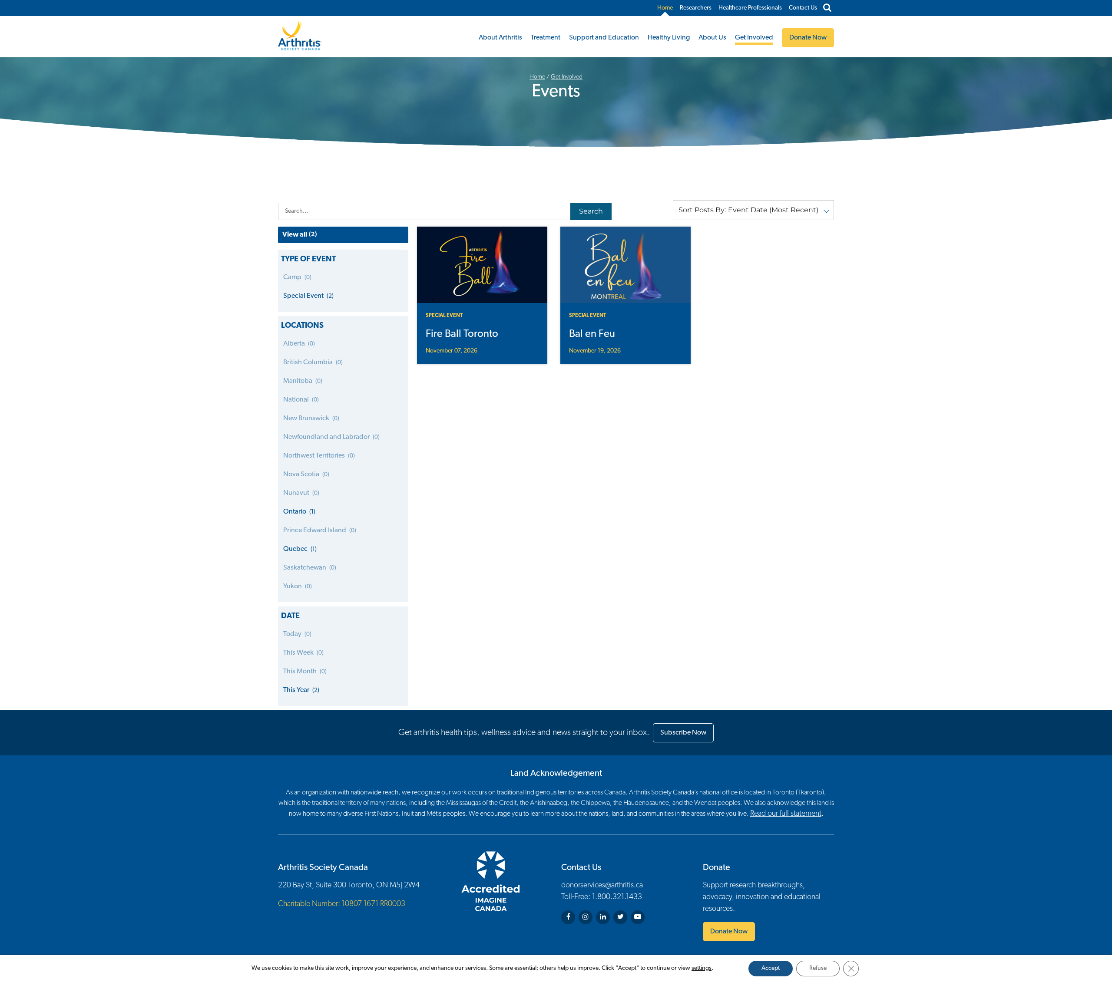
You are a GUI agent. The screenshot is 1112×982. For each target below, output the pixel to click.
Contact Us (803, 8)
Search (591, 211)
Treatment (545, 37)
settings (702, 968)
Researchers (696, 8)
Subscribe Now (683, 732)
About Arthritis (500, 37)
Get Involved (754, 37)
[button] (753, 210)
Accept (770, 968)
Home (665, 8)
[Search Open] (827, 8)
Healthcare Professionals (750, 8)
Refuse (818, 968)
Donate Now (729, 931)
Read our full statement (785, 814)
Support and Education (604, 37)
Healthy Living (669, 37)
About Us (712, 37)
